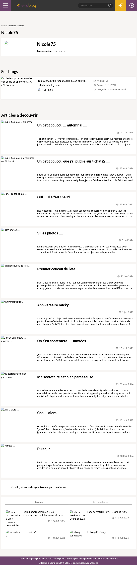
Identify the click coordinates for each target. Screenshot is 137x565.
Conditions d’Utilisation (48, 558)
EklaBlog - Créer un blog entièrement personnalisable (38, 487)
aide (58, 51)
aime (63, 51)
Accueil (4, 26)
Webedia (94, 563)
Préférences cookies (108, 558)
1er (53, 51)
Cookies (70, 558)
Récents (38, 501)
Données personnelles (85, 558)
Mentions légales (28, 558)
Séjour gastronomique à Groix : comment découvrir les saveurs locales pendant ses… (43, 514)
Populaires (102, 501)
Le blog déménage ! (97, 532)
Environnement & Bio (117, 89)
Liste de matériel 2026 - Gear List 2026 (107, 512)
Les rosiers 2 (30, 532)
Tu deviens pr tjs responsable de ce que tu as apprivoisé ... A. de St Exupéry (80, 80)
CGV (62, 558)
